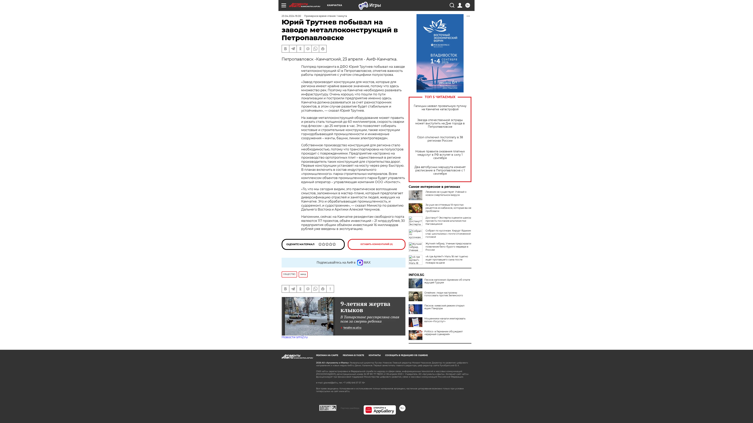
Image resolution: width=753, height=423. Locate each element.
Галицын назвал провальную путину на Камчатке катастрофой (440, 107)
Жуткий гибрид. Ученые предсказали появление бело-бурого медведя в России (448, 246)
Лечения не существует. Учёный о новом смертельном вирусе (446, 193)
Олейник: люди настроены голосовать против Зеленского (443, 294)
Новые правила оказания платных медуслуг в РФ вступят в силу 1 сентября (440, 155)
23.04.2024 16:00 (291, 15)
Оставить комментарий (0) (376, 244)
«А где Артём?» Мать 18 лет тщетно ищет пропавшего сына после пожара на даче (447, 259)
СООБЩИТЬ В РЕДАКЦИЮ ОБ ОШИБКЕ (406, 355)
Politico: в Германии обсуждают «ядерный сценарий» (443, 333)
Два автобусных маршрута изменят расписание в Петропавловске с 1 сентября (440, 170)
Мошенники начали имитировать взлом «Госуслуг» (445, 320)
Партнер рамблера (350, 408)
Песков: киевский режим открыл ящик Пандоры (444, 307)
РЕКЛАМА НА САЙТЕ (327, 355)
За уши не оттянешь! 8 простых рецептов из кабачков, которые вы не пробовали (448, 207)
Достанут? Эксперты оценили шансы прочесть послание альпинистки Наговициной (448, 220)
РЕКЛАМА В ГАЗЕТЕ (353, 355)
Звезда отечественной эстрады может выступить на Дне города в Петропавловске (440, 123)
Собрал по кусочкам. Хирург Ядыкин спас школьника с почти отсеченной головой (448, 233)
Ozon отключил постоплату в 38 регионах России (440, 139)
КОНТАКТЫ (375, 355)
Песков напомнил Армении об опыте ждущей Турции (447, 281)
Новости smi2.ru (295, 337)
